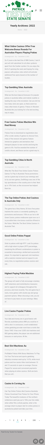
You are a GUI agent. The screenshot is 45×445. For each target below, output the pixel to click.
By (16, 56)
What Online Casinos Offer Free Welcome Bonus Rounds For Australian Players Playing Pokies (21, 49)
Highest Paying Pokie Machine (19, 273)
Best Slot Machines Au (15, 346)
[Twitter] (41, 441)
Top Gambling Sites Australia (18, 87)
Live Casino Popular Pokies (18, 311)
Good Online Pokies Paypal (17, 235)
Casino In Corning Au (15, 383)
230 (34, 420)
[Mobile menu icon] (41, 10)
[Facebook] (35, 441)
